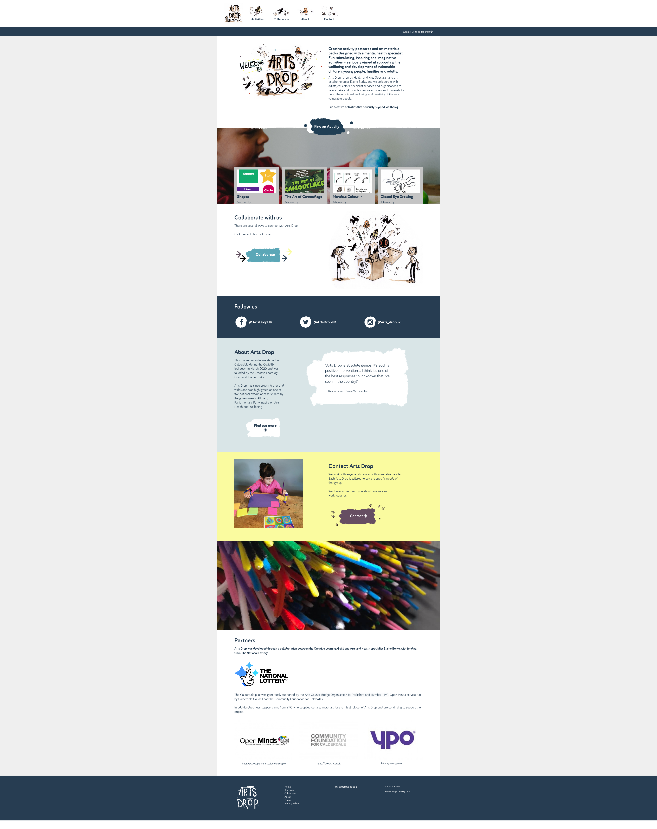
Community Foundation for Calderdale (299, 699)
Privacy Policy (292, 803)
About (288, 796)
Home (288, 786)
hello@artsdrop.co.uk (345, 786)
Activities (289, 790)
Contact (288, 800)
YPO (290, 707)
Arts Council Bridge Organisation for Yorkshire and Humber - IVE (347, 695)
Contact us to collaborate (416, 31)
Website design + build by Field (397, 791)
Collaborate (290, 793)
